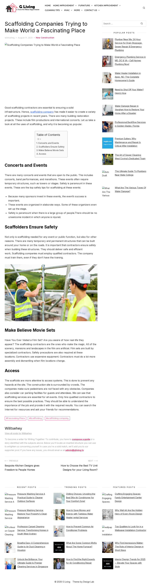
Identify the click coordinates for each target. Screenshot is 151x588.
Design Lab (88, 581)
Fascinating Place (16, 418)
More (77, 10)
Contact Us (90, 10)
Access (43, 154)
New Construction (45, 37)
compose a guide (81, 439)
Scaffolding (36, 418)
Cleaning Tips (52, 10)
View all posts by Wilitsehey (18, 433)
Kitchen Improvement (106, 5)
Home (48, 5)
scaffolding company (42, 111)
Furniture (84, 5)
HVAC (67, 10)
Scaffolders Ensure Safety (51, 146)
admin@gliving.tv (74, 450)
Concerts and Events (48, 143)
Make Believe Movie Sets (51, 150)
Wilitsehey (10, 37)
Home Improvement (63, 5)
